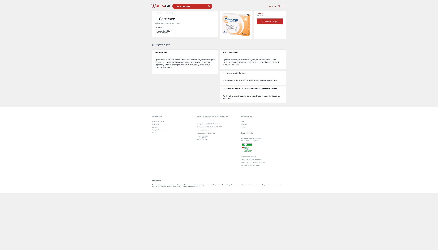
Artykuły (243, 127)
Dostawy (154, 127)
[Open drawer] (283, 6)
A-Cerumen (169, 13)
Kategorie (244, 124)
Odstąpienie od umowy (159, 130)
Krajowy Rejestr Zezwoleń (248, 156)
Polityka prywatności (158, 121)
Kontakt (154, 133)
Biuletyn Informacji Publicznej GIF (251, 165)
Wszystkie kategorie (162, 45)
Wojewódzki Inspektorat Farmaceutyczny (253, 162)
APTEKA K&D (158, 13)
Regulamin (155, 124)
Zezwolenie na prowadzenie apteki (251, 159)
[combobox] (204, 6)
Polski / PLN (272, 6)
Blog (242, 121)
